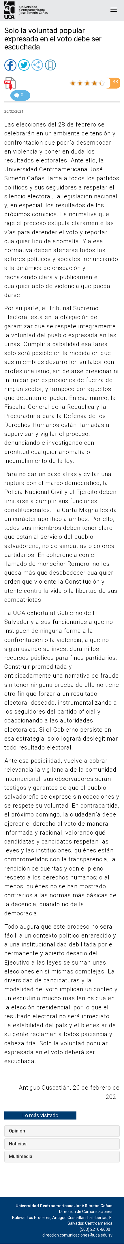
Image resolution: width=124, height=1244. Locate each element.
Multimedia (20, 1156)
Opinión (17, 1131)
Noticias (18, 1144)
